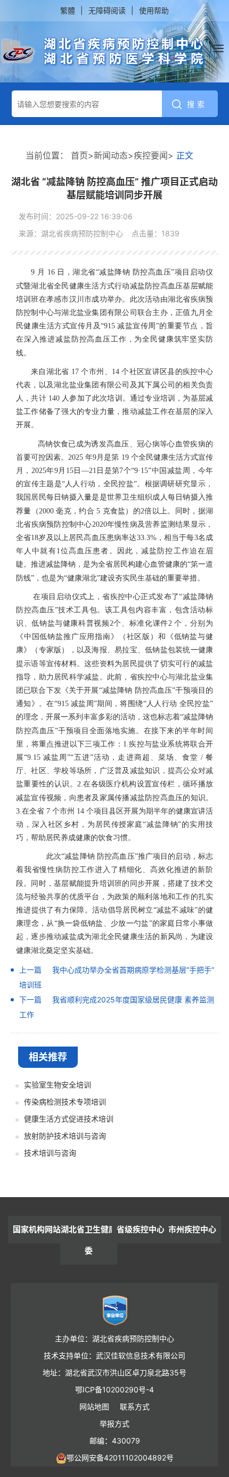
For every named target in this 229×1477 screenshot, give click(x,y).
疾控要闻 (151, 155)
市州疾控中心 (192, 1229)
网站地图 (94, 1406)
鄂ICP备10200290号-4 (114, 1389)
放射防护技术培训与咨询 (65, 1135)
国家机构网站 (37, 1229)
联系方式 (135, 1406)
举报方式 (114, 1423)
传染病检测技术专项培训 (65, 1101)
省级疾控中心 (141, 1229)
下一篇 (30, 999)
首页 (79, 155)
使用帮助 (154, 10)
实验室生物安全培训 (57, 1084)
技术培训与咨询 (50, 1152)
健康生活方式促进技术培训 (68, 1118)
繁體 (67, 10)
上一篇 (30, 969)
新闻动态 (111, 155)
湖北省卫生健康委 (89, 1240)
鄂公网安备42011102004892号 (120, 1457)
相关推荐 (48, 1057)
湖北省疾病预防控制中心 (103, 51)
